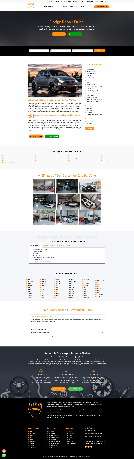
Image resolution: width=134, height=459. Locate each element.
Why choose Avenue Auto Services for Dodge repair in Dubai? (46, 336)
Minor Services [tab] (35, 245)
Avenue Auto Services (37, 120)
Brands (57, 6)
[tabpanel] (67, 255)
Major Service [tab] (48, 245)
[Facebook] (86, 447)
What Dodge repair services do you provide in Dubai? (44, 316)
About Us (50, 6)
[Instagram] (88, 447)
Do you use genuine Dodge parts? (39, 329)
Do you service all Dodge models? (39, 326)
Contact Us (82, 6)
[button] (67, 316)
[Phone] (4, 451)
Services (64, 6)
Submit (100, 50)
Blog (76, 6)
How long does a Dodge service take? (40, 332)
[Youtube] (91, 447)
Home (45, 6)
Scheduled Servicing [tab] (63, 245)
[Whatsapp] (4, 455)
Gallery (71, 6)
